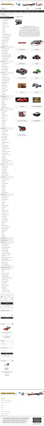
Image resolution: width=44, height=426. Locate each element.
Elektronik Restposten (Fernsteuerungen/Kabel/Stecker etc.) (7, 260)
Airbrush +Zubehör (4, 197)
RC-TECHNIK (21, 11)
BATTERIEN (3, 123)
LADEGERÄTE (4, 191)
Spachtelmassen (4, 207)
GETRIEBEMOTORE (5, 172)
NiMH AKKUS (4, 114)
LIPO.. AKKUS (4, 126)
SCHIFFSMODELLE (27, 11)
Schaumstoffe (4, 222)
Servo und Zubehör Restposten (6, 265)
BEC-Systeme (4, 76)
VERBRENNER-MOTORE (5, 173)
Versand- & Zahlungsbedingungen (6, 402)
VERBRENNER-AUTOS (5, 40)
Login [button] (35, 0)
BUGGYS (3, 28)
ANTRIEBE (2, 164)
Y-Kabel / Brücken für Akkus (6, 154)
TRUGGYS (4, 31)
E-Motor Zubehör (4, 170)
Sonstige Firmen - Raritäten (6, 291)
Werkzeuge (3, 236)
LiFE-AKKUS (3, 112)
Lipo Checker (4, 124)
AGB (1, 409)
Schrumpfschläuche (5, 159)
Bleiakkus (3, 117)
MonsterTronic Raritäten (5, 285)
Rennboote (3, 101)
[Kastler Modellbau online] (22, 4)
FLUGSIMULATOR (4, 139)
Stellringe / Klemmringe (5, 205)
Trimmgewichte (4, 216)
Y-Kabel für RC (4, 156)
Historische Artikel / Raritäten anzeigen (6, 270)
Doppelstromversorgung (5, 77)
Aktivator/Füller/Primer (5, 199)
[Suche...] (28, 9)
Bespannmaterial (4, 213)
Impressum (2, 407)
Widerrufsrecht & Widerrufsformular (6, 400)
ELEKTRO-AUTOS (4, 17)
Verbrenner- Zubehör (5, 175)
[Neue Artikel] (12, 360)
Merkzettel (39, 0)
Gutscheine (2, 405)
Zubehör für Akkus (4, 118)
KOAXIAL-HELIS (4, 64)
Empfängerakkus (4, 120)
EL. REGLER (3, 88)
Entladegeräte (4, 186)
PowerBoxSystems (4, 86)
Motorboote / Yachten (5, 99)
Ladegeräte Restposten (5, 251)
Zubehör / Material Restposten (6, 253)
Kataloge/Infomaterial (4, 240)
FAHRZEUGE (3, 11)
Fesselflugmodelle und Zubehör (6, 56)
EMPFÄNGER (4, 94)
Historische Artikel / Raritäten (5, 267)
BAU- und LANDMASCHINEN (6, 34)
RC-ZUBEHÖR (3, 128)
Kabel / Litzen (4, 140)
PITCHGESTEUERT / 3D (5, 67)
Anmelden (7, 317)
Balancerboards (4, 180)
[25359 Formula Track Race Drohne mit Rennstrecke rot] (7, 328)
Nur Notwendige (37, 421)
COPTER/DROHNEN (5, 69)
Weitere (37, 11)
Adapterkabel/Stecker (5, 192)
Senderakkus (4, 121)
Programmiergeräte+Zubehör (6, 79)
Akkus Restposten (4, 245)
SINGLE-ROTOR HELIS (5, 66)
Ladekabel (3, 189)
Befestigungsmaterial (5, 210)
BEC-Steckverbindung (5, 134)
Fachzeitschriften (3, 238)
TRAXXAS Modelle (5, 20)
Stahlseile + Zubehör (5, 225)
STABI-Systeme (4, 83)
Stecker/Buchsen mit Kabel (6, 151)
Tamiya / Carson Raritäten (5, 290)
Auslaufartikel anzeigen (5, 244)
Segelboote (3, 102)
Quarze (3, 271)
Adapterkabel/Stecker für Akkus (6, 160)
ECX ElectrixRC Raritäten (5, 276)
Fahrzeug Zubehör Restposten (6, 247)
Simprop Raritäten (4, 288)
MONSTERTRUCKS (5, 23)
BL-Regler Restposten (5, 250)
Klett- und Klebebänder (5, 219)
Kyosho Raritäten (4, 284)
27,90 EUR (7, 375)
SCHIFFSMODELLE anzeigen (6, 98)
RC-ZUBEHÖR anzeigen (5, 130)
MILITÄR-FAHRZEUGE (5, 37)
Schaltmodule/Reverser (5, 80)
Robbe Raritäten (4, 287)
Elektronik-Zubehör (4, 137)
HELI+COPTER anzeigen (5, 63)
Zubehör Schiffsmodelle (5, 107)
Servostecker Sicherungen (6, 148)
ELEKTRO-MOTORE (5, 167)
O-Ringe (3, 208)
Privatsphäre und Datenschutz (5, 411)
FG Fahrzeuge (4, 22)
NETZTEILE (3, 188)
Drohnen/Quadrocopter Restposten (7, 257)
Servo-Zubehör (4, 91)
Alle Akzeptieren (37, 418)
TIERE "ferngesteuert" (5, 45)
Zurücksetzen (7, 305)
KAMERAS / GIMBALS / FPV (6, 142)
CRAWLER (4, 25)
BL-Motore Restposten (5, 248)
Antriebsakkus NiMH (5, 115)
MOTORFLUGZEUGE (5, 50)
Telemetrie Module (4, 85)
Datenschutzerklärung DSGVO (5, 413)
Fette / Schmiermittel (5, 211)
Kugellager (3, 234)
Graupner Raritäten (4, 279)
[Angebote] (12, 324)
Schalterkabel (4, 157)
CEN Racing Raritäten (5, 274)
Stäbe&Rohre (4, 231)
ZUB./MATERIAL (3, 194)
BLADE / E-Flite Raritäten (5, 273)
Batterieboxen (4, 133)
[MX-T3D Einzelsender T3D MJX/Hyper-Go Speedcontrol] (7, 366)
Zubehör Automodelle (5, 42)
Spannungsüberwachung (5, 82)
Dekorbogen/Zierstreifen (5, 214)
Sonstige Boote (4, 104)
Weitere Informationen (37, 423)
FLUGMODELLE (8, 11)
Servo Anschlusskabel (5, 145)
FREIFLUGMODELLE (5, 53)
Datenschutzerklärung (22, 422)
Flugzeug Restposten (5, 262)
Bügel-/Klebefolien (4, 230)
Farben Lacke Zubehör (5, 228)
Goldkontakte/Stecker (5, 162)
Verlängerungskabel (5, 153)
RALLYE (3, 29)
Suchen (6, 353)
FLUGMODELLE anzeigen (5, 48)
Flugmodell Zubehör (5, 59)
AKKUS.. (33, 11)
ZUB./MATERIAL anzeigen (5, 196)
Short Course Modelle (5, 26)
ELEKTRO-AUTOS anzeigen (6, 19)
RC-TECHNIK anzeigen (5, 74)
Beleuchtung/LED (4, 136)
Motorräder (3, 43)
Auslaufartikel (3, 242)
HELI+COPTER (15, 11)
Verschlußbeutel (4, 217)
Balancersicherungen (5, 183)
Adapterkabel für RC (5, 131)
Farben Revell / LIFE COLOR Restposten (6, 255)
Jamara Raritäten (4, 282)
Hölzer (3, 233)
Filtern (6, 303)
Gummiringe (3, 202)
